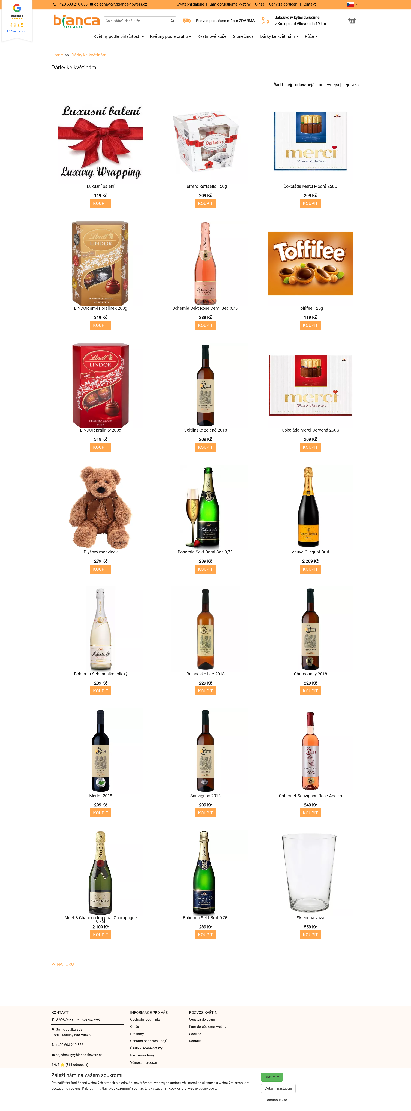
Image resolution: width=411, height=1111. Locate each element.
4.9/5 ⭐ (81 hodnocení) (69, 1065)
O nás (260, 4)
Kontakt (309, 4)
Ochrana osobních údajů (148, 1041)
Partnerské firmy (142, 1055)
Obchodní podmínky (145, 1019)
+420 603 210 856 (72, 4)
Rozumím (272, 1077)
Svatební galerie (191, 4)
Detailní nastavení (278, 1088)
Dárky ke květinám (278, 36)
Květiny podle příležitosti (117, 36)
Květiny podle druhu (169, 36)
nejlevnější (329, 84)
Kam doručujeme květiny (230, 4)
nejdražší (351, 84)
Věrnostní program (144, 1063)
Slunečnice (243, 36)
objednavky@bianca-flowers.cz (120, 4)
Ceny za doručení (283, 4)
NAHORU (65, 964)
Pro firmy (137, 1034)
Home (57, 55)
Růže (310, 36)
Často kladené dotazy (146, 1048)
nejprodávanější (300, 84)
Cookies (195, 1034)
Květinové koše (211, 36)
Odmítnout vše (276, 1100)
